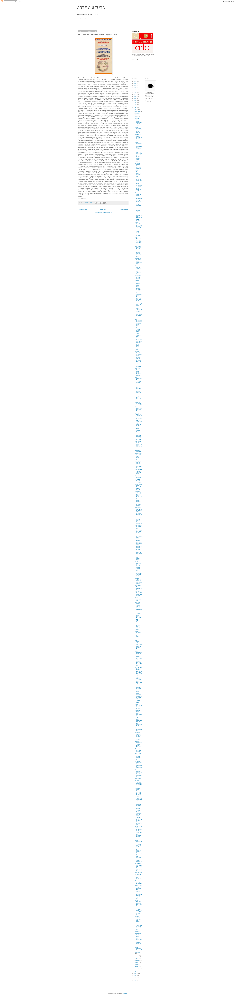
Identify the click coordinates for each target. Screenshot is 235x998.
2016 (135, 102)
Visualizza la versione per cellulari (103, 212)
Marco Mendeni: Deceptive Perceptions (138, 903)
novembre (137, 113)
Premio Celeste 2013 (137, 558)
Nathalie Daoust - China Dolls (138, 948)
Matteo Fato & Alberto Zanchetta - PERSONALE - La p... (138, 487)
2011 (135, 975)
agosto (137, 956)
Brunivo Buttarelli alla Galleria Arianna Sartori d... (138, 565)
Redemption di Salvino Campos (138, 750)
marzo (137, 966)
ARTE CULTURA (91, 8)
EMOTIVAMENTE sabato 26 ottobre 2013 (138, 471)
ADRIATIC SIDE (137, 701)
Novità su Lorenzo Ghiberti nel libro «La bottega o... (138, 166)
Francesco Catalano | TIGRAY (138, 210)
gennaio (137, 971)
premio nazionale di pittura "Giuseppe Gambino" (138, 805)
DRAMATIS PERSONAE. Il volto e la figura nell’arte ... (138, 137)
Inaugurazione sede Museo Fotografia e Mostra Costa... (138, 297)
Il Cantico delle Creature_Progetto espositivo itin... (138, 895)
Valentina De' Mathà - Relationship (138, 587)
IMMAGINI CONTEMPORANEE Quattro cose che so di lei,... (138, 736)
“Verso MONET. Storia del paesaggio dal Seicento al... (138, 269)
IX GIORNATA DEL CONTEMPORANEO (138, 828)
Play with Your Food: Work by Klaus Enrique (138, 409)
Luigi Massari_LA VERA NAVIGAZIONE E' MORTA (138, 217)
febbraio (137, 968)
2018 (135, 98)
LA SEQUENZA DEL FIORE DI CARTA (138, 397)
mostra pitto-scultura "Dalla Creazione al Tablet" (138, 232)
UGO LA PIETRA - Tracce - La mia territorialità (138, 415)
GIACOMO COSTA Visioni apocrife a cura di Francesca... (138, 606)
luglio (136, 958)
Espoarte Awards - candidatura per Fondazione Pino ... (138, 681)
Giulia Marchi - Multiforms (138, 526)
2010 (135, 978)
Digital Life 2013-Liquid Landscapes (138, 713)
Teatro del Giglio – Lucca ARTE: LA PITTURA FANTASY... (138, 792)
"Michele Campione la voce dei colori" (138, 353)
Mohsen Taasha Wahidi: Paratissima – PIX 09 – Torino (138, 122)
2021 (135, 92)
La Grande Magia (137, 431)
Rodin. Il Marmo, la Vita (138, 599)
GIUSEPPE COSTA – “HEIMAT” (138, 481)
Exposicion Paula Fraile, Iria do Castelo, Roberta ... (138, 552)
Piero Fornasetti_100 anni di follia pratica (138, 130)
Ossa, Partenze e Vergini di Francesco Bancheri (138, 653)
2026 (135, 81)
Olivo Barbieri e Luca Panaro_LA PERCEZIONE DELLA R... (138, 662)
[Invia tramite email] (99, 203)
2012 (135, 973)
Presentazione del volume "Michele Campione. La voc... (138, 545)
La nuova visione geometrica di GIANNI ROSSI (138, 314)
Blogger (125, 993)
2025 (135, 83)
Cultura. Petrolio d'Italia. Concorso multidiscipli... (138, 289)
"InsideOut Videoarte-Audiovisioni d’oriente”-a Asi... (138, 783)
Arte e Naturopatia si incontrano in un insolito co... (138, 145)
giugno (137, 960)
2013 (135, 109)
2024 (135, 85)
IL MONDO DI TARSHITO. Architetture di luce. (138, 593)
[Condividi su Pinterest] (106, 203)
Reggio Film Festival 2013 (138, 935)
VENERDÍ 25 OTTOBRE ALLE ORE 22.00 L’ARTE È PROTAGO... (138, 511)
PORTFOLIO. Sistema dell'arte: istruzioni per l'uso (138, 756)
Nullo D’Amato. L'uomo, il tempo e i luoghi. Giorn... (138, 635)
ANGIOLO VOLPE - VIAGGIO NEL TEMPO (138, 919)
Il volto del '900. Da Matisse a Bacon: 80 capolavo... (138, 360)
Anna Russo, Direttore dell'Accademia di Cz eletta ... (138, 688)
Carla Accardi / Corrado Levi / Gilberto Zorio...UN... (138, 626)
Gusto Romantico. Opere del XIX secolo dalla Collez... (138, 180)
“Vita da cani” (138, 778)
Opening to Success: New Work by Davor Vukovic (138, 503)
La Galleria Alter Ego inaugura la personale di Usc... (138, 153)
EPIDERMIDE (138, 872)
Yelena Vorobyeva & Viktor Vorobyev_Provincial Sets (138, 942)
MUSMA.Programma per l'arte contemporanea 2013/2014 (138, 306)
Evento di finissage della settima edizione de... (138, 204)
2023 (135, 87)
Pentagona (137, 931)
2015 (135, 105)
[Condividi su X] (102, 203)
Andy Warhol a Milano (138, 365)
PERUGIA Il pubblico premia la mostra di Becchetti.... (138, 436)
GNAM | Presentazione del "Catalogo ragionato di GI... (138, 843)
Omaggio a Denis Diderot (137, 282)
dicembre (137, 111)
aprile (136, 964)
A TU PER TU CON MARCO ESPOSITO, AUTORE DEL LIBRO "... (138, 671)
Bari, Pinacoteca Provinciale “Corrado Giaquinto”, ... (138, 381)
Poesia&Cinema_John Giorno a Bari (138, 887)
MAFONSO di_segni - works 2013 (138, 404)
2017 (135, 100)
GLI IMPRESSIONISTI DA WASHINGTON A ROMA (138, 322)
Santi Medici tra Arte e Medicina (138, 248)
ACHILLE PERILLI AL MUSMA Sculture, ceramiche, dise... (138, 821)
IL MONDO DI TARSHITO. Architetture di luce (138, 799)
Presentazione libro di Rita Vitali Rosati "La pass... (138, 456)
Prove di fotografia (138, 476)
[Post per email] (96, 202)
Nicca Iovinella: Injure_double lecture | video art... (138, 225)
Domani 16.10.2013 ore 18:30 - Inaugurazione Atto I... (138, 581)
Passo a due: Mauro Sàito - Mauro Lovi (138, 337)
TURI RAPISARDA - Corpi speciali (138, 530)
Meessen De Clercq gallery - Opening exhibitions (138, 520)
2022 (135, 90)
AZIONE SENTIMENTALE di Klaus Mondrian (138, 744)
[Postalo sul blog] (100, 203)
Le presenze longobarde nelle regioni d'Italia (138, 537)
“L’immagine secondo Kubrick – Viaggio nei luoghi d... (138, 261)
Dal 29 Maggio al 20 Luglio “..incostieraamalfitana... (138, 241)
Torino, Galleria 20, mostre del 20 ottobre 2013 (138, 573)
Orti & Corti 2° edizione (138, 451)
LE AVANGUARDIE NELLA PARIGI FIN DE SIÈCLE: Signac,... (138, 617)
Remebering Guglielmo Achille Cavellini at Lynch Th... (138, 253)
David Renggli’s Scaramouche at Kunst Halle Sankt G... (138, 773)
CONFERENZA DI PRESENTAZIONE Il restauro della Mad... (138, 389)
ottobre (137, 116)
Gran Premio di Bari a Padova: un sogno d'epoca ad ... (138, 445)
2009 (135, 980)
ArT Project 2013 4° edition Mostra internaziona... (138, 464)
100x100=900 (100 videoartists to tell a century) (138, 835)
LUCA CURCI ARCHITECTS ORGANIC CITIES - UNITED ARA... (138, 424)
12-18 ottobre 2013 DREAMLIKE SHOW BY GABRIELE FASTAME (138, 721)
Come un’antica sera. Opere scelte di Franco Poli (138, 859)
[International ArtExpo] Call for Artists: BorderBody (138, 495)
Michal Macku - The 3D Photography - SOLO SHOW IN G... (138, 911)
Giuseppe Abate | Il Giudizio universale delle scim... (138, 195)
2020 (135, 94)
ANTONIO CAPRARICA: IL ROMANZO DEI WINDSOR (138, 764)
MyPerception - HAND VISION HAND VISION (138, 330)
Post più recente (83, 209)
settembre (137, 952)
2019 (135, 96)
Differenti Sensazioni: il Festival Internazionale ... (138, 926)
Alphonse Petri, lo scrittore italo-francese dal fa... (138, 372)
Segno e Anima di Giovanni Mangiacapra (138, 851)
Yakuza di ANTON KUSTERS (138, 882)
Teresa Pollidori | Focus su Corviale (138, 172)
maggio (137, 962)
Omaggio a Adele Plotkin (137, 160)
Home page (103, 209)
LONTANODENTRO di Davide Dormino (138, 647)
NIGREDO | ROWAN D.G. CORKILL (138, 876)
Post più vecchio (124, 209)
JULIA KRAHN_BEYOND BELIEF (138, 706)
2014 (135, 107)
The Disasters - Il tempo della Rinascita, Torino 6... (138, 188)
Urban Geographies (138, 729)
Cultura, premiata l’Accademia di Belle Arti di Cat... (138, 696)
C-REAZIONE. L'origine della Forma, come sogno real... (138, 345)
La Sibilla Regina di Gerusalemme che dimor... (138, 813)
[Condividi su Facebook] (104, 203)
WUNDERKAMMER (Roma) (138, 277)
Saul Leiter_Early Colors (138, 641)
